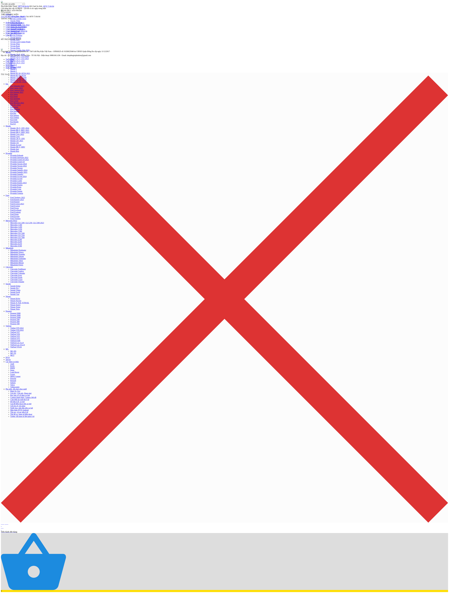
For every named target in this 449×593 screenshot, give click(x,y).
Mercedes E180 (16, 240)
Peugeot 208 (15, 320)
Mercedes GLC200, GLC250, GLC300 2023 (27, 223)
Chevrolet (9, 267)
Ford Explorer (15, 212)
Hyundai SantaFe (16, 174)
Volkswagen (14, 387)
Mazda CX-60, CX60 (18, 78)
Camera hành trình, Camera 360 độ (23, 397)
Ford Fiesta (14, 214)
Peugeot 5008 (15, 313)
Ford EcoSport (15, 210)
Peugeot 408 (15, 322)
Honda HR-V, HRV (17, 147)
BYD (8, 357)
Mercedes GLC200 (17, 233)
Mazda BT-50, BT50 (18, 75)
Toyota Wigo (15, 44)
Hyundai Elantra (16, 185)
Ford (7, 195)
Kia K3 (13, 124)
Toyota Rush (15, 46)
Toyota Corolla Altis (17, 29)
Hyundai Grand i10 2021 (19, 160)
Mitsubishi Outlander (18, 259)
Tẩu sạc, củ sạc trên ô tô (19, 412)
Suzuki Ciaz (14, 294)
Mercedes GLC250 (17, 235)
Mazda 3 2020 (15, 67)
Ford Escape (15, 216)
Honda (8, 126)
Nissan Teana (15, 307)
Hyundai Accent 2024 (18, 176)
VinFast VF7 (15, 332)
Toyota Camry (15, 33)
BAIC (12, 366)
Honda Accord (15, 145)
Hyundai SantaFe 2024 (18, 170)
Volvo (12, 385)
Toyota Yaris (15, 40)
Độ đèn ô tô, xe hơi (17, 402)
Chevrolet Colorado (17, 273)
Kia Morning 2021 (17, 103)
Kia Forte (13, 120)
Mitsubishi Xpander (17, 254)
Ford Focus (14, 208)
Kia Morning (15, 109)
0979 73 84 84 (48, 6)
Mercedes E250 (16, 244)
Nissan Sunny (15, 305)
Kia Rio (13, 113)
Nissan (8, 296)
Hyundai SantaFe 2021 (18, 172)
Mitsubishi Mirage (17, 263)
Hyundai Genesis (16, 193)
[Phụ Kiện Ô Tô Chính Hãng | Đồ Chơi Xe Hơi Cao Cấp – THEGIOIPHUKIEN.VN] (224, 2)
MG (7, 349)
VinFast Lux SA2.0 (17, 345)
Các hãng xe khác (12, 362)
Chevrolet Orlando (17, 282)
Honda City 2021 (16, 141)
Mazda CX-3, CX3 (17, 63)
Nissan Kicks (15, 299)
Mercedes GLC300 (17, 238)
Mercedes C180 (16, 225)
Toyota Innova (15, 38)
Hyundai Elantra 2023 (18, 183)
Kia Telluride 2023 (17, 86)
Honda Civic (15, 136)
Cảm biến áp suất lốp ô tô (19, 400)
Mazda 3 (13, 69)
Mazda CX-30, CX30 (18, 82)
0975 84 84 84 (23, 6)
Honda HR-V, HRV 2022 (19, 132)
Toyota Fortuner (16, 35)
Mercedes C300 (16, 231)
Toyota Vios (14, 31)
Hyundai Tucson (16, 168)
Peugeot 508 (15, 324)
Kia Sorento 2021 (16, 92)
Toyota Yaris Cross (17, 17)
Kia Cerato (14, 101)
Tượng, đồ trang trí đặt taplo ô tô (22, 416)
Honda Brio (14, 151)
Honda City (14, 143)
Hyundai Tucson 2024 (18, 164)
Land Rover (14, 372)
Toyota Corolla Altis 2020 (19, 50)
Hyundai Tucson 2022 (18, 166)
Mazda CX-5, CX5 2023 (19, 59)
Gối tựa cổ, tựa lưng (17, 406)
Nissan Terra (15, 309)
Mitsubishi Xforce (17, 252)
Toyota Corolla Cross (18, 19)
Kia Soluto (14, 107)
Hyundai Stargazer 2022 (19, 158)
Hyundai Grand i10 (17, 162)
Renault (13, 381)
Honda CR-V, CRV (17, 139)
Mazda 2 (13, 71)
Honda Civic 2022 (17, 134)
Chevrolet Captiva (17, 271)
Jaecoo (8, 360)
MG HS (13, 351)
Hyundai (9, 153)
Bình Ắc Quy (15, 391)
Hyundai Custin (16, 181)
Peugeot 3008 (15, 315)
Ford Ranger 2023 (17, 200)
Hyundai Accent (16, 179)
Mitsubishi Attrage (17, 256)
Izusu (12, 370)
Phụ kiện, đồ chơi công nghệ (16, 389)
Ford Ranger (15, 202)
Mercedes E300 (16, 246)
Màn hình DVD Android (19, 410)
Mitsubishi (9, 248)
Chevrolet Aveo (16, 275)
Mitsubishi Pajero (16, 265)
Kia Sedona (14, 115)
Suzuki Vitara (15, 290)
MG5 (12, 355)
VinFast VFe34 (16, 347)
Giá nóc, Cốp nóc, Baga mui (20, 393)
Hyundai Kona (15, 187)
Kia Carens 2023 (16, 88)
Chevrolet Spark (16, 277)
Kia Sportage (15, 99)
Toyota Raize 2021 (17, 23)
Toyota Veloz (15, 21)
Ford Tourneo (15, 219)
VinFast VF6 (15, 334)
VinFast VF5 (15, 336)
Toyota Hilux (15, 48)
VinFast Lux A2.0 (17, 343)
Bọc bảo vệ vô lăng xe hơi (20, 395)
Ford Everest (15, 206)
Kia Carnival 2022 (17, 90)
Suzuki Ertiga (15, 286)
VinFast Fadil (15, 341)
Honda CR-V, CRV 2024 (19, 128)
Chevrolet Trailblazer (18, 269)
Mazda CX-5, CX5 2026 (19, 57)
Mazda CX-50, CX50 (18, 80)
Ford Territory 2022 (17, 198)
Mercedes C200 (16, 227)
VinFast (8, 326)
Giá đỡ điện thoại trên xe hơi (20, 404)
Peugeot (9, 311)
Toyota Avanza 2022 (18, 27)
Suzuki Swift (15, 292)
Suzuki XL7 (14, 288)
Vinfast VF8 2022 (17, 330)
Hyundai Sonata (16, 191)
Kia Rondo (14, 122)
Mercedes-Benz (11, 221)
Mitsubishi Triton (16, 261)
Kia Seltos (14, 94)
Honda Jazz (14, 149)
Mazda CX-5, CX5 (17, 61)
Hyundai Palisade (16, 155)
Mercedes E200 (16, 242)
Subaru (13, 383)
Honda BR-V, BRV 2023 (19, 130)
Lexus (12, 374)
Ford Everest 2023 (17, 204)
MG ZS (13, 353)
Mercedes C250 (16, 229)
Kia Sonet (14, 97)
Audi (12, 364)
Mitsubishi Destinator (18, 250)
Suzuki (8, 284)
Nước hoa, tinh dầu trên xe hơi (21, 408)
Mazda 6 (13, 65)
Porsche (13, 379)
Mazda (8, 52)
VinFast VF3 (15, 339)
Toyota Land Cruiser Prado (20, 42)
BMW (12, 368)
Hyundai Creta (15, 189)
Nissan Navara (15, 301)
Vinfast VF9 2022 (17, 328)
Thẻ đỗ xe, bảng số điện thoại (21, 414)
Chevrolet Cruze (16, 280)
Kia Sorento (14, 111)
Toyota (8, 14)
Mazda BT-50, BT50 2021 (20, 73)
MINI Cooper (15, 376)
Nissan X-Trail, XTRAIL (19, 303)
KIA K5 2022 (15, 105)
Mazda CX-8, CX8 (17, 54)
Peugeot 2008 (15, 317)
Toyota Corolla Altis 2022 (19, 25)
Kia (7, 84)
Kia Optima (14, 118)
